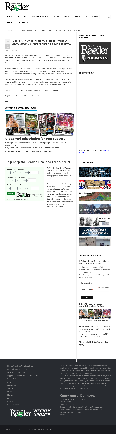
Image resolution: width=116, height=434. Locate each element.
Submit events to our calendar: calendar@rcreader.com (81, 409)
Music (66, 17)
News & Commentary (39, 17)
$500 (19, 188)
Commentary (12, 385)
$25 (9, 172)
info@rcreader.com (67, 404)
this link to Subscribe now (93, 343)
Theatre (56, 17)
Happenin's (21, 17)
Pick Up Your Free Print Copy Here (20, 366)
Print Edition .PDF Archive (17, 369)
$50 (14, 172)
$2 (8, 180)
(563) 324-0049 (65, 402)
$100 (19, 172)
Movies (77, 17)
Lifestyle (96, 17)
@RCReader (64, 414)
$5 (12, 180)
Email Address (87, 290)
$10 (17, 180)
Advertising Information (16, 372)
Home (9, 17)
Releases (11, 23)
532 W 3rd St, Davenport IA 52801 (72, 399)
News (9, 382)
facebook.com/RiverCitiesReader (72, 412)
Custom (26, 172)
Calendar (23, 23)
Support (11, 193)
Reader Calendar (13, 379)
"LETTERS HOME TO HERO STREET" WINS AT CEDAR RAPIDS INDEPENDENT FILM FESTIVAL (41, 42)
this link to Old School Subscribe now (31, 151)
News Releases (13, 405)
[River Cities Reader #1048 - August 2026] (95, 112)
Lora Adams (12, 50)
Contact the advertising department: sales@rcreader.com (81, 407)
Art (86, 17)
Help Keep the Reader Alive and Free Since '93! (38, 162)
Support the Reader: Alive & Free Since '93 (23, 375)
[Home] (17, 6)
